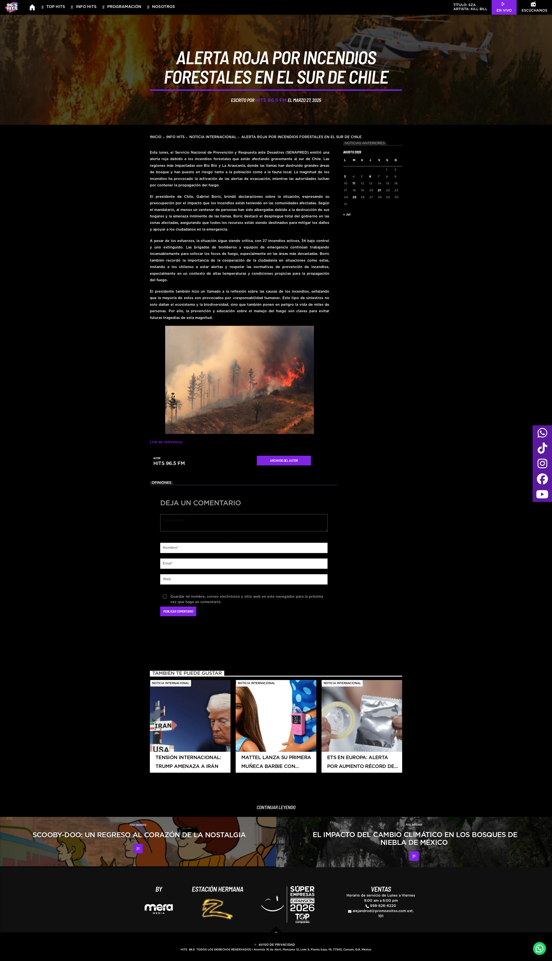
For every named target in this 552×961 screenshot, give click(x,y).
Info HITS (86, 7)
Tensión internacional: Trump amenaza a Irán (188, 762)
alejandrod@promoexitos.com (379, 911)
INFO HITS (175, 137)
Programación (124, 7)
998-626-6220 (383, 906)
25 (354, 197)
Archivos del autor (284, 460)
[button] (539, 948)
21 (379, 190)
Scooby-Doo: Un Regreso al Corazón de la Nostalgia (139, 835)
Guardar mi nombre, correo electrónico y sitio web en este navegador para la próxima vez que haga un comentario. (246, 597)
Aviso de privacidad (277, 944)
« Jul (346, 214)
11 (354, 183)
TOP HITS (55, 7)
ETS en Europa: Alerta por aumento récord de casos (360, 764)
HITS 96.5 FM (271, 100)
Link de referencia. (166, 442)
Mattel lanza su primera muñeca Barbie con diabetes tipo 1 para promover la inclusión (276, 764)
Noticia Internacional (213, 137)
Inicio (156, 137)
